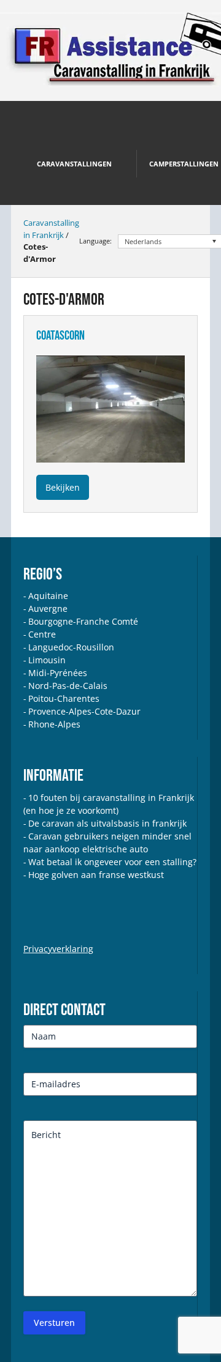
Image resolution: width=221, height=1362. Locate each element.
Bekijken (62, 487)
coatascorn (60, 335)
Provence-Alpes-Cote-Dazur (84, 711)
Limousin (47, 660)
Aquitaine (48, 595)
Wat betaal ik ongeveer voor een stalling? (112, 862)
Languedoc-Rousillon (71, 647)
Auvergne (48, 608)
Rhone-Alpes (54, 724)
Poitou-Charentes (63, 698)
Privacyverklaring (58, 949)
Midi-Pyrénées (57, 673)
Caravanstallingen (74, 163)
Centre (42, 634)
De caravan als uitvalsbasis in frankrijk (107, 823)
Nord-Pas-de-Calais (67, 685)
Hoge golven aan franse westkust (96, 874)
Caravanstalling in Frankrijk (51, 228)
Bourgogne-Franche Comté (83, 621)
